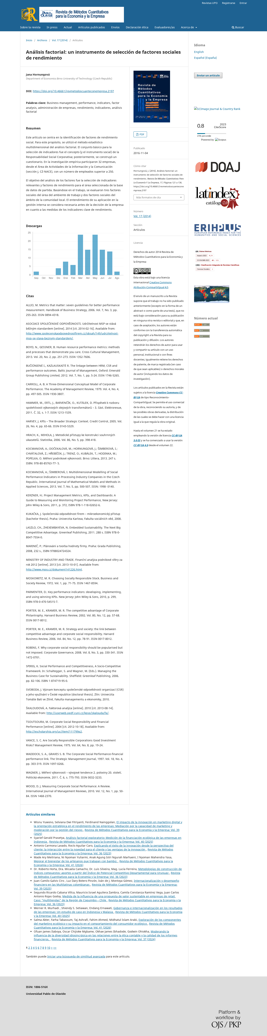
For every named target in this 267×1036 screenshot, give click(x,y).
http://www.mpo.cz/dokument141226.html (54, 569)
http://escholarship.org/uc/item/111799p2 (54, 731)
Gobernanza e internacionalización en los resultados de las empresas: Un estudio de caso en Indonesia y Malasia (108, 910)
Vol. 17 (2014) (60, 40)
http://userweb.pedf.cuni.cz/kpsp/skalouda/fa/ (77, 713)
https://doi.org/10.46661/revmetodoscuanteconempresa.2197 (73, 91)
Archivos (42, 40)
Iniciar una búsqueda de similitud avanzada (76, 956)
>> (54, 948)
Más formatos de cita (148, 197)
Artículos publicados (91, 27)
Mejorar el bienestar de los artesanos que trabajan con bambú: (76, 861)
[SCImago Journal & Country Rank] (217, 109)
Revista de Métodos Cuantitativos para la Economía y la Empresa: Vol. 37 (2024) (103, 939)
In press (52, 27)
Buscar (239, 27)
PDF (141, 134)
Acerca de (188, 27)
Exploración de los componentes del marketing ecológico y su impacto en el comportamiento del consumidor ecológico (107, 921)
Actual (68, 27)
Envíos (115, 27)
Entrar (243, 3)
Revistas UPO (210, 3)
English (199, 52)
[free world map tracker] (211, 302)
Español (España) (205, 58)
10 (48, 948)
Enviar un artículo (208, 75)
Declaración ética (137, 27)
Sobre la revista (30, 27)
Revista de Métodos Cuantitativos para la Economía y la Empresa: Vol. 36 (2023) (103, 851)
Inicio (29, 40)
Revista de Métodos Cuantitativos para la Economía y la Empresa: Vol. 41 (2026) (104, 925)
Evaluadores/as (165, 27)
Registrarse (228, 3)
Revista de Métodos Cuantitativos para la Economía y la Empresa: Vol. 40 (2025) (101, 841)
